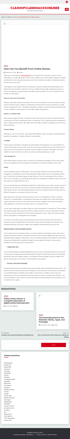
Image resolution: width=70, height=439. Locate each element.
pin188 (6, 393)
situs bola (7, 371)
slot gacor (7, 369)
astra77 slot (7, 420)
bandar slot (7, 365)
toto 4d (6, 391)
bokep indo (7, 383)
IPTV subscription (9, 418)
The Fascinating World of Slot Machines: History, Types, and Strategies (52, 319)
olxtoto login (8, 395)
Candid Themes (52, 434)
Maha (16, 306)
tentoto (6, 375)
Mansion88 (7, 367)
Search (54, 345)
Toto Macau (7, 385)
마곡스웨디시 (8, 416)
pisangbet (7, 381)
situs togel (7, 400)
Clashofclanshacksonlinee (35, 8)
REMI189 (7, 404)
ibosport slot (8, 414)
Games (6, 65)
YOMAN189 (8, 402)
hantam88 (7, 373)
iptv (5, 412)
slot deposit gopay (9, 379)
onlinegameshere (25, 75)
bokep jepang (8, 363)
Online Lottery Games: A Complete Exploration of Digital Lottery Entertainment (16, 301)
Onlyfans (7, 377)
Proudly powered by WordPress (23, 434)
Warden (20, 72)
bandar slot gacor (9, 389)
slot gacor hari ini (9, 406)
